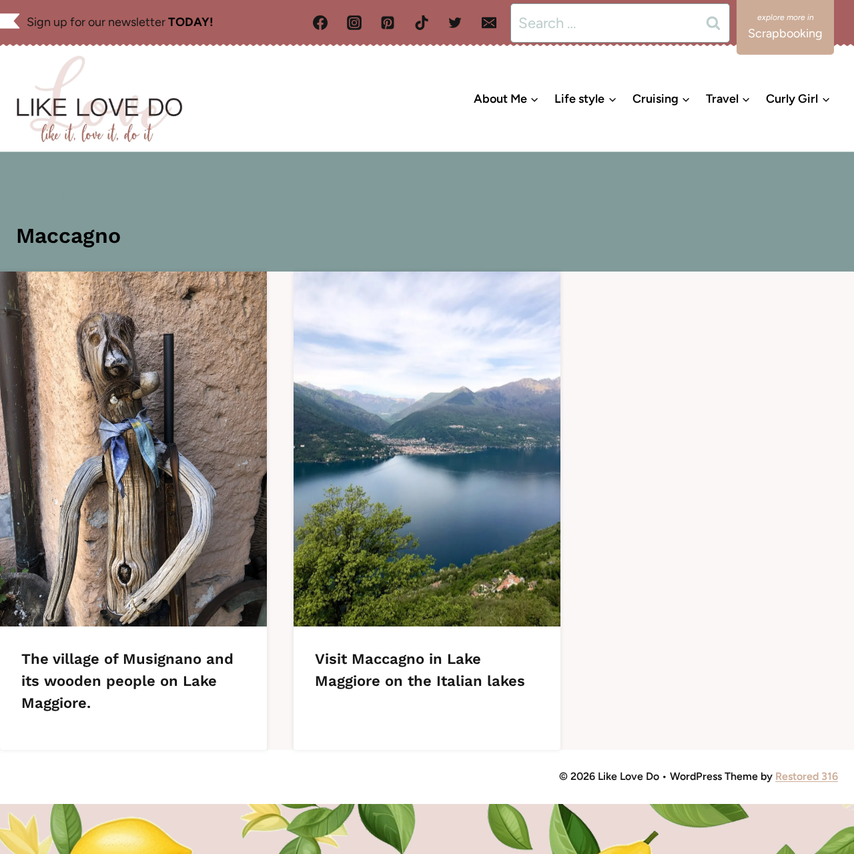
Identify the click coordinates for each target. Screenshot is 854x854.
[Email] (489, 22)
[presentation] (133, 449)
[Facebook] (320, 22)
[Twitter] (455, 22)
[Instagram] (354, 22)
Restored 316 (806, 776)
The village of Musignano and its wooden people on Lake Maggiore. (127, 681)
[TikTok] (421, 22)
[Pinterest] (387, 22)
